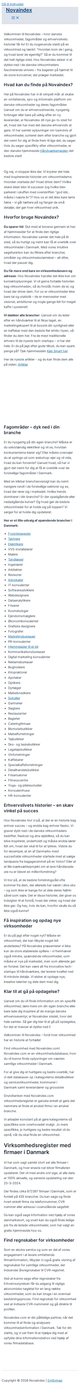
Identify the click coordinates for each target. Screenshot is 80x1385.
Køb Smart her (57, 351)
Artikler (23, 364)
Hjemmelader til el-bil (23, 647)
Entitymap (55, 1380)
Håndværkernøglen (54, 151)
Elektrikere (15, 544)
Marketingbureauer (21, 636)
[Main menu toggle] (15, 18)
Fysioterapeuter (19, 534)
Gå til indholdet (12, 4)
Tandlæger (15, 559)
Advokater (15, 580)
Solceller (14, 698)
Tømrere (14, 539)
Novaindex (19, 10)
